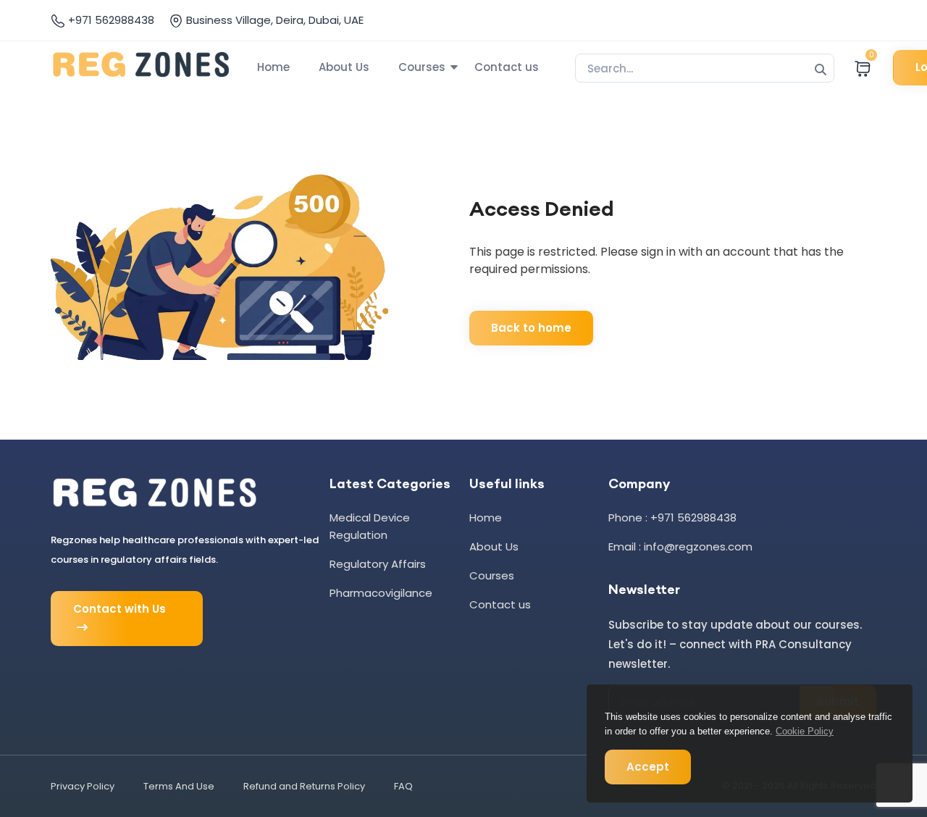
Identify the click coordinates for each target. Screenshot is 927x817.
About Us (344, 67)
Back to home (531, 327)
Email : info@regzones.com (680, 546)
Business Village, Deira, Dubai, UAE (273, 20)
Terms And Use (178, 786)
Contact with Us (119, 608)
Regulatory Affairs (378, 563)
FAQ (403, 786)
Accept (647, 766)
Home (273, 67)
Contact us (506, 67)
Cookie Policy (805, 731)
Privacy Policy (82, 786)
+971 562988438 (109, 20)
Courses (421, 67)
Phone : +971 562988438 (672, 517)
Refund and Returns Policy (304, 786)
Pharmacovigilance (381, 592)
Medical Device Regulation (370, 526)
